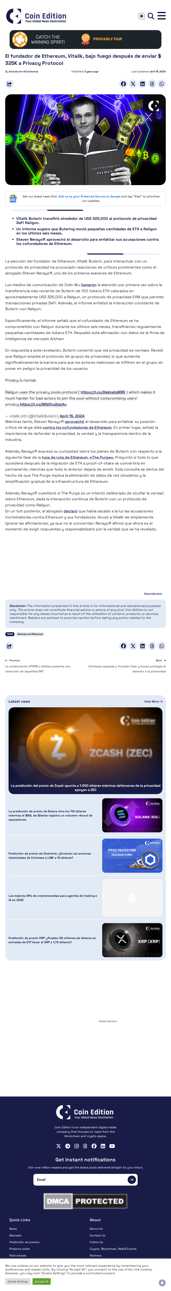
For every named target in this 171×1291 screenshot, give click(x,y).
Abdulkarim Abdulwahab (23, 71)
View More (152, 701)
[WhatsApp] (161, 83)
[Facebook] (123, 83)
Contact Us (97, 1235)
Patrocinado (17, 1255)
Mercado (15, 1235)
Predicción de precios (24, 1242)
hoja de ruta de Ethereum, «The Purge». (78, 457)
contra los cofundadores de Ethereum (77, 427)
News (13, 1229)
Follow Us (96, 1242)
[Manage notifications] (162, 1282)
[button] (161, 16)
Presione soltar (19, 1249)
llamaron (88, 284)
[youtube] (112, 1146)
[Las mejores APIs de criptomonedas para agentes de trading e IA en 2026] (132, 898)
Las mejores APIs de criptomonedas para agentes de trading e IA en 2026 (53, 898)
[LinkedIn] (142, 83)
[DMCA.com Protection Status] (85, 1201)
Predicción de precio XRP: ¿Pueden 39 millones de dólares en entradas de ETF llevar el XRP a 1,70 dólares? (52, 940)
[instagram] (76, 1146)
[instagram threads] (85, 1146)
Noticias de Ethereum (30, 634)
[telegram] (67, 1146)
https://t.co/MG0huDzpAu (43, 404)
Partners (95, 1255)
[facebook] (94, 1146)
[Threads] (152, 83)
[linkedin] (103, 1146)
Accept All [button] (41, 1281)
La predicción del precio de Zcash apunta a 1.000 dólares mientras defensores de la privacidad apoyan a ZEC (85, 788)
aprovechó (74, 421)
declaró (70, 511)
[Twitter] (133, 83)
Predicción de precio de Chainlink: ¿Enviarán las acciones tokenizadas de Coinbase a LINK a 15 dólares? (50, 856)
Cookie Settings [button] (18, 1281)
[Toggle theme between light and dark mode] (142, 16)
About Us (96, 1229)
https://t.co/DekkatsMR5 (103, 392)
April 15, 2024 (72, 415)
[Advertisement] (85, 1050)
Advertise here (153, 593)
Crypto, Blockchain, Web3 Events (113, 1249)
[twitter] (58, 1146)
